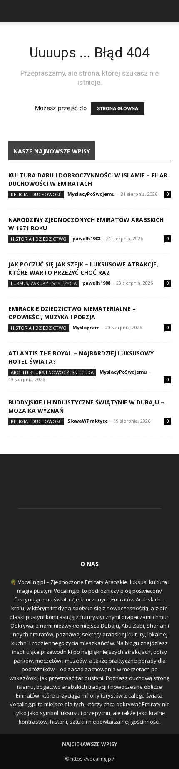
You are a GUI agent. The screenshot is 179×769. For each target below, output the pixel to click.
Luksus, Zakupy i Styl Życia (44, 283)
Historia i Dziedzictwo (39, 239)
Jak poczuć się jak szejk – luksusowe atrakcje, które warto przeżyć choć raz (83, 268)
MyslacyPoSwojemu (91, 194)
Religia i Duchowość (36, 194)
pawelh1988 (86, 238)
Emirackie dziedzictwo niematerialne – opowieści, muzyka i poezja (72, 313)
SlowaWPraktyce (87, 421)
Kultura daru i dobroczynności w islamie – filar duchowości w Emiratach (87, 179)
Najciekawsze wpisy (89, 744)
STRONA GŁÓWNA (117, 108)
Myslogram (85, 327)
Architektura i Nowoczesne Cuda (52, 372)
